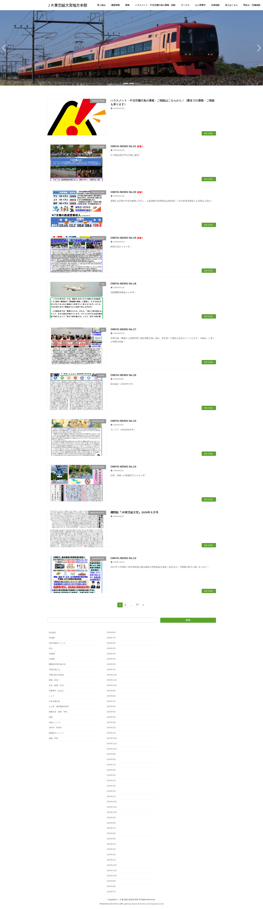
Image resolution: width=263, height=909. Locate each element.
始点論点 (52, 632)
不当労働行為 (54, 701)
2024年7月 (111, 765)
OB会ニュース (55, 722)
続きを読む (208, 133)
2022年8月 (111, 886)
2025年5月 (111, 712)
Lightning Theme (130, 904)
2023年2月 (111, 855)
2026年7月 (111, 638)
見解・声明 (53, 738)
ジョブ (51, 696)
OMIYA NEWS (55, 728)
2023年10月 (112, 812)
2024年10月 (112, 749)
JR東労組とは (54, 669)
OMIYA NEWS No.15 (123, 420)
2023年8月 (111, 823)
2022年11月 (112, 870)
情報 (51, 717)
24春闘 (52, 659)
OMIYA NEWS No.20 (126, 192)
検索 (188, 620)
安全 (51, 648)
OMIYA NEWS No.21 (126, 146)
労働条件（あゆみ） (57, 691)
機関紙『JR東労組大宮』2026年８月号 (134, 512)
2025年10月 (112, 685)
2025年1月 (111, 733)
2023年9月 (111, 818)
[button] (125, 83)
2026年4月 (111, 654)
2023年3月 (111, 849)
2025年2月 (111, 728)
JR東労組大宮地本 (56, 675)
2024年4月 (111, 780)
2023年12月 (112, 802)
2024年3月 (111, 786)
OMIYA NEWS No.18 (123, 283)
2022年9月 (111, 881)
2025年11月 (112, 680)
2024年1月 (111, 796)
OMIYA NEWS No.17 (123, 329)
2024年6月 (111, 770)
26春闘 (52, 638)
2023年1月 (111, 860)
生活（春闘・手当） (57, 685)
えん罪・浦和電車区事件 (59, 706)
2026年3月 (111, 659)
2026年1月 (111, 669)
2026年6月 (111, 643)
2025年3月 (111, 722)
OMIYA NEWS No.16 (123, 375)
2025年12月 (112, 675)
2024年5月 (111, 775)
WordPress (114, 904)
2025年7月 (111, 701)
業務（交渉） (54, 680)
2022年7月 (111, 891)
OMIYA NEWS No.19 (126, 237)
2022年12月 (112, 865)
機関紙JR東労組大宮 (57, 664)
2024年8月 (111, 759)
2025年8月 (111, 696)
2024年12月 (112, 738)
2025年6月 (111, 706)
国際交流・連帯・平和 (58, 712)
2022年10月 (112, 876)
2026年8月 (111, 632)
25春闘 (52, 654)
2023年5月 (111, 839)
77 (137, 605)
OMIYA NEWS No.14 (123, 466)
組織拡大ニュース (56, 733)
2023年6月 (111, 833)
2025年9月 (111, 691)
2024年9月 (111, 754)
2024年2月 (111, 791)
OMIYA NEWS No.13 (123, 558)
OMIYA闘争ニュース (57, 643)
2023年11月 (112, 807)
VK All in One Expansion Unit (151, 904)
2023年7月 (111, 828)
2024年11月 (112, 744)
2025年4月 (111, 717)
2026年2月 (111, 664)
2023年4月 (111, 844)
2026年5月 (111, 648)
